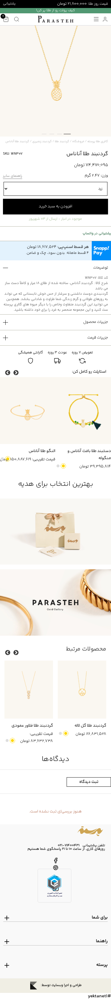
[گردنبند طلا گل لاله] (82, 690)
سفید (58, 466)
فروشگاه (78, 141)
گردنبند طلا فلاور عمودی (32, 725)
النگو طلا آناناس (42, 451)
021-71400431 (69, 845)
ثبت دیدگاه (88, 782)
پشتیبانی (9, 4)
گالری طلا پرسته (97, 141)
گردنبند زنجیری (42, 141)
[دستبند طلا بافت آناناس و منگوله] (83, 410)
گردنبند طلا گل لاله (90, 725)
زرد (63, 466)
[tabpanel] (55, 81)
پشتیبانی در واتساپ (97, 233)
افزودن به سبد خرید (55, 206)
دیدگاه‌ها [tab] (56, 759)
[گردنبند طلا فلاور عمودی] (28, 690)
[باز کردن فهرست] (96, 19)
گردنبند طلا (62, 141)
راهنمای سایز (12, 176)
